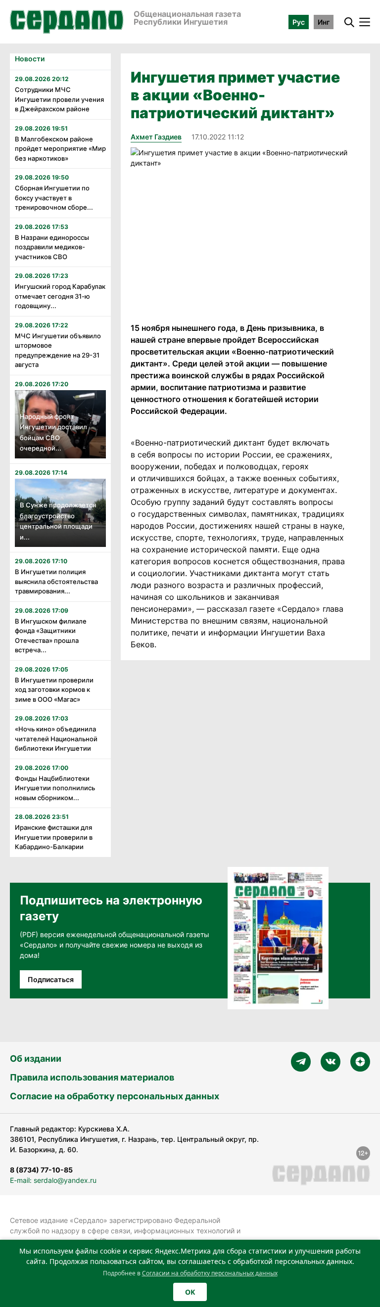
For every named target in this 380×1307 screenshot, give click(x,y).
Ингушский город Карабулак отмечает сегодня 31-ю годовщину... (60, 296)
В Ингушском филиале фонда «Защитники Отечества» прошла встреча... (51, 635)
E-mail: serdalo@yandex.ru (53, 1180)
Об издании (35, 1058)
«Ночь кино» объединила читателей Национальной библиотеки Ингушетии (56, 738)
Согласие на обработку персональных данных (114, 1096)
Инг (324, 22)
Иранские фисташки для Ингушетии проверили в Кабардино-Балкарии (54, 837)
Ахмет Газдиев (156, 137)
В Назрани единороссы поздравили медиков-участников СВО (52, 247)
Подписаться (51, 979)
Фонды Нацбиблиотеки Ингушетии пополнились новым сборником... (55, 788)
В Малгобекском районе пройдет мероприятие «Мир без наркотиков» (60, 148)
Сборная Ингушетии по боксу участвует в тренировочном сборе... (54, 197)
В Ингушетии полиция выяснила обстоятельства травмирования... (56, 581)
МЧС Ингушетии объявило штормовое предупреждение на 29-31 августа (58, 350)
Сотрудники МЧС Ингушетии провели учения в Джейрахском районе (59, 99)
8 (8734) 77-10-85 (41, 1170)
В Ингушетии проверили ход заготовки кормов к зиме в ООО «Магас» (54, 689)
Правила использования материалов (92, 1077)
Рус (298, 22)
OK (190, 1292)
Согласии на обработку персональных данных (210, 1273)
